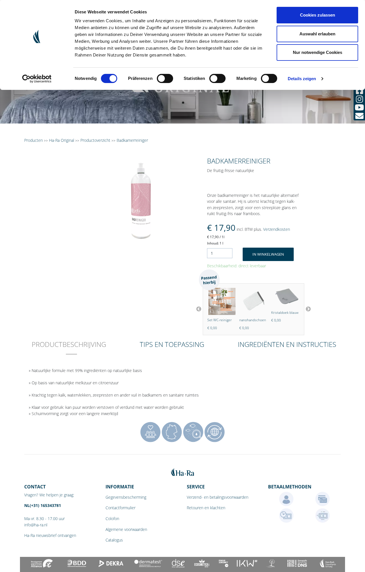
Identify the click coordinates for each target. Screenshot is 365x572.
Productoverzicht (95, 140)
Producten (33, 140)
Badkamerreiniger (132, 140)
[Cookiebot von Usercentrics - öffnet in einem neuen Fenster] (37, 78)
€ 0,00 (235, 328)
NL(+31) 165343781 (42, 505)
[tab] (69, 348)
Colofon (112, 518)
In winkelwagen (268, 254)
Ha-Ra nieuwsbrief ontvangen (50, 535)
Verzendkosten (276, 229)
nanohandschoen (243, 320)
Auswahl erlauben (317, 33)
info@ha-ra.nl (35, 524)
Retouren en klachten (206, 507)
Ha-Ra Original (62, 140)
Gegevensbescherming (126, 497)
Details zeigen (302, 78)
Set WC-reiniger (210, 320)
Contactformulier (120, 507)
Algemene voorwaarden (126, 529)
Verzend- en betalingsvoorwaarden (217, 497)
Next (308, 309)
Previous (199, 309)
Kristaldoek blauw (275, 312)
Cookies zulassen (317, 15)
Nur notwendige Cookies (317, 52)
